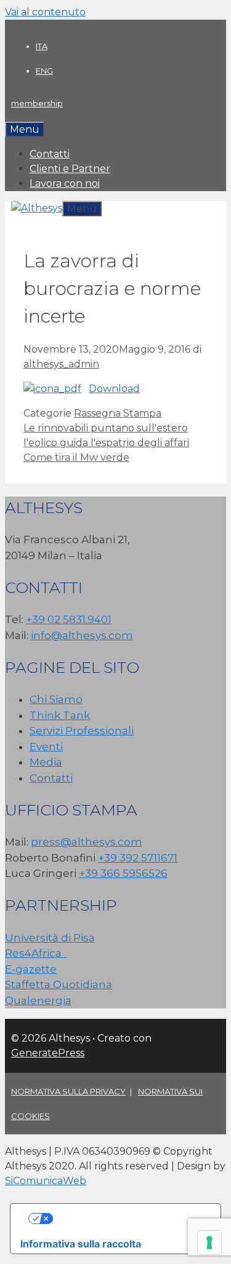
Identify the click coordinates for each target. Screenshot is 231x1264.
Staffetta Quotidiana (58, 984)
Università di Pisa (50, 938)
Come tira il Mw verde (76, 457)
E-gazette (31, 969)
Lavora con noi (65, 183)
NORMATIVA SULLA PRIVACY (68, 1091)
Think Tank (60, 715)
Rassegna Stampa (117, 413)
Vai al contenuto (45, 12)
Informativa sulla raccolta (80, 1244)
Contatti (50, 154)
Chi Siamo (56, 699)
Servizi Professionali (82, 730)
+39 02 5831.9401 (68, 619)
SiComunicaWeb (45, 1181)
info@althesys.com (82, 635)
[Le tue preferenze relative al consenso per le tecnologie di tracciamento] (209, 1242)
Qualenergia (38, 1000)
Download (114, 389)
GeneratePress (47, 1053)
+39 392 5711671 (137, 858)
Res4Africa (36, 953)
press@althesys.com (86, 842)
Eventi (46, 746)
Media (46, 762)
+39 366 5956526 (123, 873)
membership (37, 103)
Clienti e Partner (70, 169)
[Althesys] (36, 208)
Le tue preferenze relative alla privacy (127, 1218)
